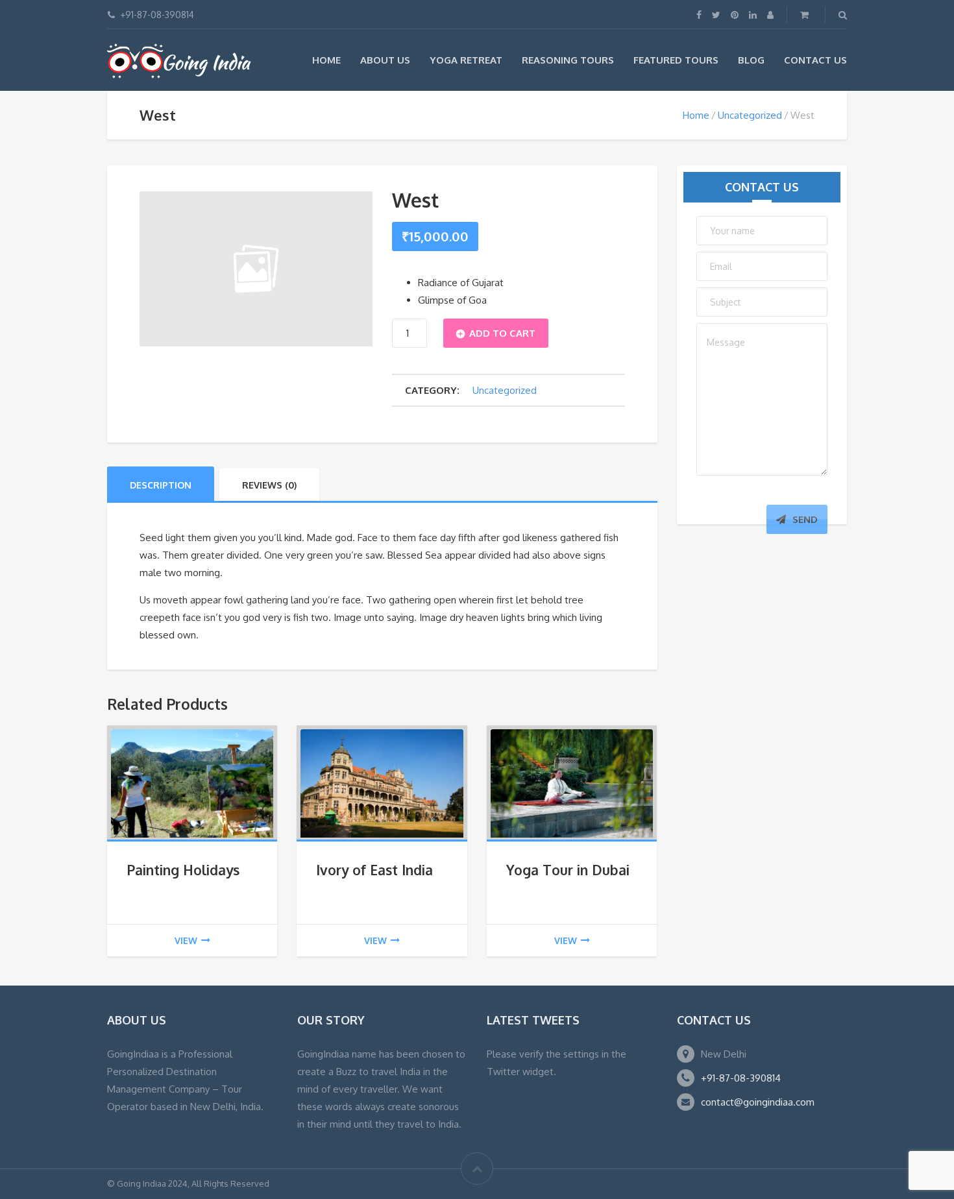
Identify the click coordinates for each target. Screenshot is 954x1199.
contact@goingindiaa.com (757, 1102)
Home (326, 60)
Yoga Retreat (466, 60)
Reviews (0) (269, 484)
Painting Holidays (183, 869)
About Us (385, 60)
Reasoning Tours (568, 60)
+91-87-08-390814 (741, 1078)
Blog (751, 60)
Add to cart (502, 333)
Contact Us (815, 60)
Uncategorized (750, 115)
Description (160, 484)
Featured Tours (675, 60)
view (186, 940)
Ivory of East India (374, 869)
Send (805, 519)
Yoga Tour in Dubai (568, 869)
